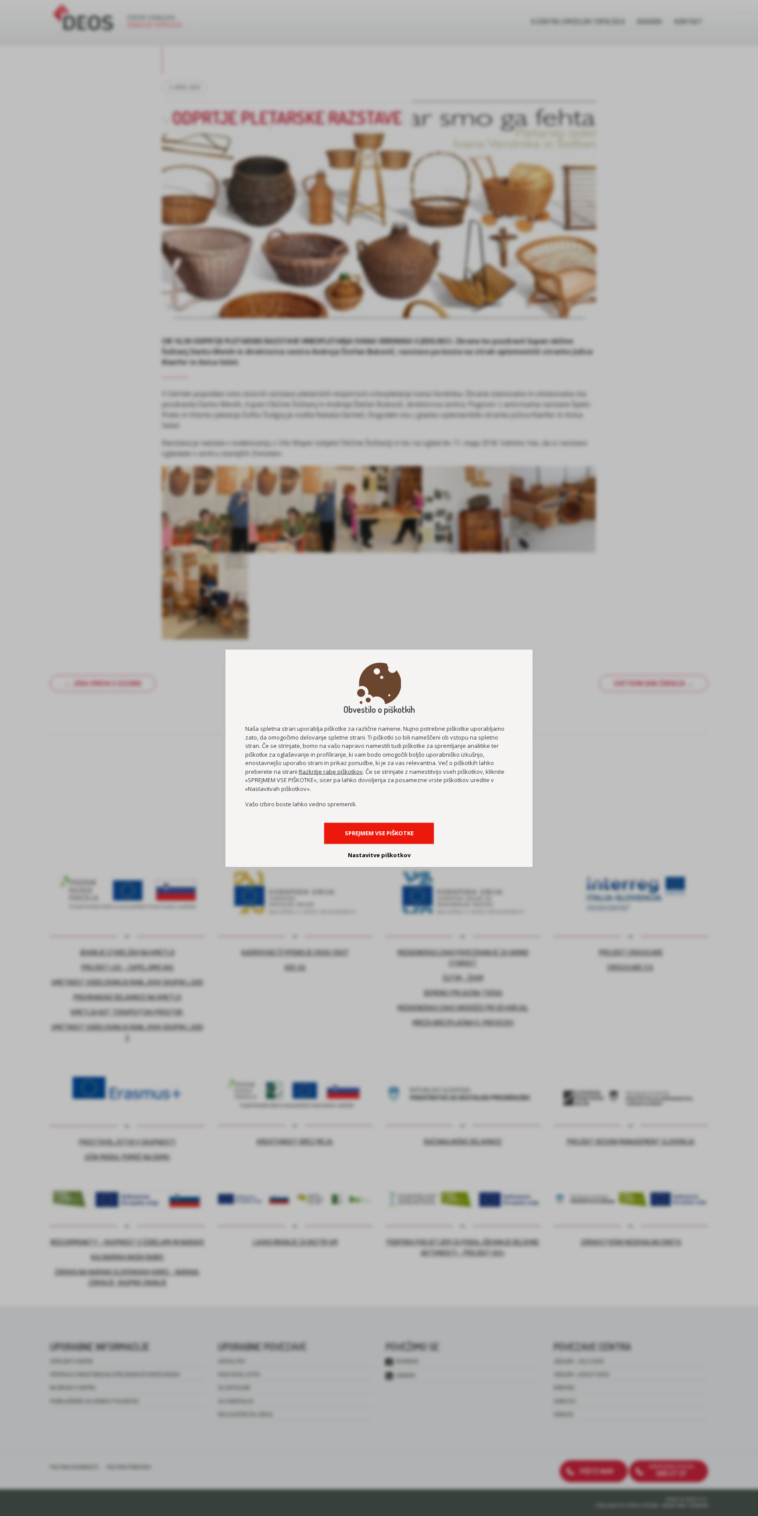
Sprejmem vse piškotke (379, 833)
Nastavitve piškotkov (379, 855)
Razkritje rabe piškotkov (331, 771)
